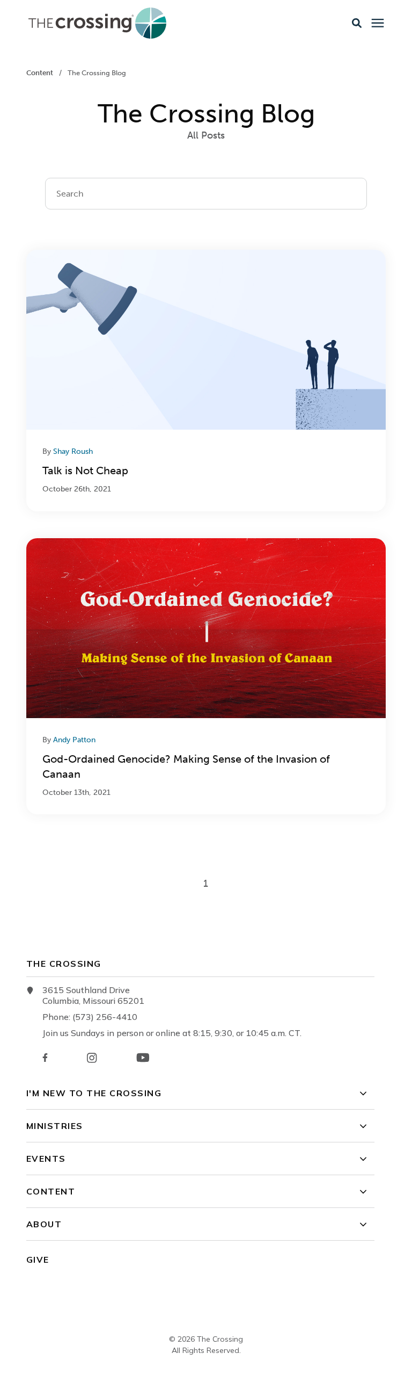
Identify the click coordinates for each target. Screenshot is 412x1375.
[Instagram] (92, 1057)
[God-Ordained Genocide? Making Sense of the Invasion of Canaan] (206, 676)
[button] (357, 23)
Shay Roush (73, 451)
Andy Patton (74, 739)
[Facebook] (45, 1057)
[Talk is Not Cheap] (206, 380)
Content (40, 73)
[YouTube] (143, 1057)
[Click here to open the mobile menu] (378, 23)
